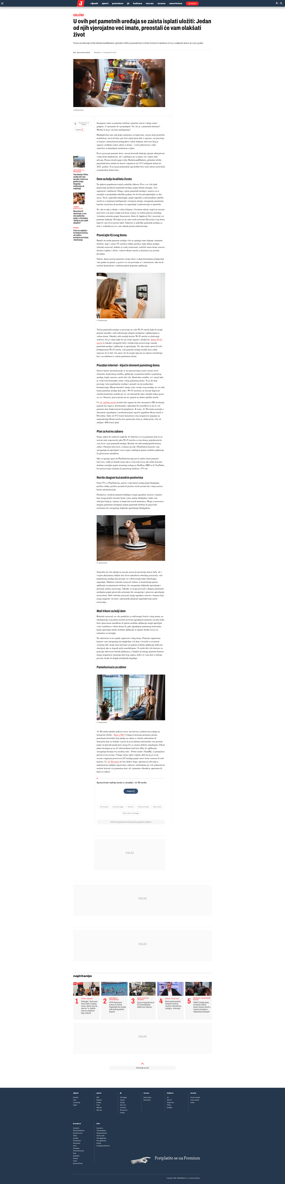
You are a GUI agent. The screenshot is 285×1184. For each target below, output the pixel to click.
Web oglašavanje (101, 1138)
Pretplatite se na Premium (177, 1158)
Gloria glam (76, 1148)
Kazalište (169, 1107)
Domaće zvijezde (195, 1097)
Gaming (122, 1113)
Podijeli (78, 130)
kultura (170, 1093)
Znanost (122, 1100)
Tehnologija (123, 1097)
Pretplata (192, 3)
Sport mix (99, 1110)
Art (168, 1097)
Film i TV (169, 1100)
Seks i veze (123, 1105)
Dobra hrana (76, 1143)
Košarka (99, 1102)
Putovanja (123, 1107)
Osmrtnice (175, 3)
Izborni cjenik (100, 1136)
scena (193, 1093)
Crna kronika (76, 1102)
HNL (98, 1097)
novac (146, 1093)
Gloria (74, 1146)
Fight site (99, 1107)
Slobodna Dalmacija (78, 1130)
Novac (150, 3)
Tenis (98, 1105)
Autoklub (75, 1138)
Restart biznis (147, 1097)
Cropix (75, 1161)
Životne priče (123, 1110)
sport (99, 1093)
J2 (128, 3)
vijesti (75, 1093)
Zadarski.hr (76, 1156)
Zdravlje (122, 1102)
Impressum (100, 1128)
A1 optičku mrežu (108, 402)
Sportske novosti (77, 1133)
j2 (121, 1093)
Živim (74, 1153)
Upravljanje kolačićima (103, 1146)
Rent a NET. (119, 734)
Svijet (74, 1100)
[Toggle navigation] (1, 3)
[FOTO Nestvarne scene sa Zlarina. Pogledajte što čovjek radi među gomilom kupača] (114, 989)
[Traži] (281, 3)
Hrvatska (75, 1097)
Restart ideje (147, 1100)
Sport (105, 3)
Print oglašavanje (101, 1141)
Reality (192, 1102)
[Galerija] (119, 83)
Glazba (169, 1105)
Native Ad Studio (78, 1163)
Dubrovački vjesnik (78, 1151)
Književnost (170, 1102)
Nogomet (99, 1100)
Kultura (137, 3)
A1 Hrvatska (113, 761)
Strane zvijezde (194, 1100)
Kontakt (99, 1143)
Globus (75, 1136)
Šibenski (75, 1158)
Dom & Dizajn (77, 1141)
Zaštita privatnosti (102, 1133)
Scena (161, 3)
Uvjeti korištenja (101, 1130)
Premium (117, 3)
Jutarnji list (76, 1128)
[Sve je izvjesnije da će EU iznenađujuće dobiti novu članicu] (142, 989)
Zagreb (75, 1105)
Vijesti (94, 3)
